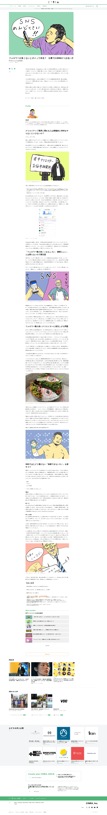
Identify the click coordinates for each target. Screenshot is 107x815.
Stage (30, 802)
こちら (71, 8)
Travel (15, 803)
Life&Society (38, 802)
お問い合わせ (31, 812)
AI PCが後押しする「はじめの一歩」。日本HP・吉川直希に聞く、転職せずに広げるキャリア (19, 680)
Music (15, 802)
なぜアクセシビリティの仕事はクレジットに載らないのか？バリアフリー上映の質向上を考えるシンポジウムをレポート (64, 680)
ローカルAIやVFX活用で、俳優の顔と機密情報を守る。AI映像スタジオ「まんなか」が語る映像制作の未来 (41, 680)
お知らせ (26, 812)
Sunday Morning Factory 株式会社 (16, 709)
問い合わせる (36, 791)
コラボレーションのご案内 (19, 812)
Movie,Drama (25, 802)
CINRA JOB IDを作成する (36, 777)
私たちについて (11, 812)
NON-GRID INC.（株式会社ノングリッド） (40, 709)
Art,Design (20, 802)
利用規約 (44, 812)
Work (43, 802)
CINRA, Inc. (92, 803)
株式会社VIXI (56, 709)
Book (33, 802)
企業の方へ (25, 798)
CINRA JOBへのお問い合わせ (41, 798)
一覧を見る (47, 645)
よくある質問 (31, 798)
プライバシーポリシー (38, 812)
